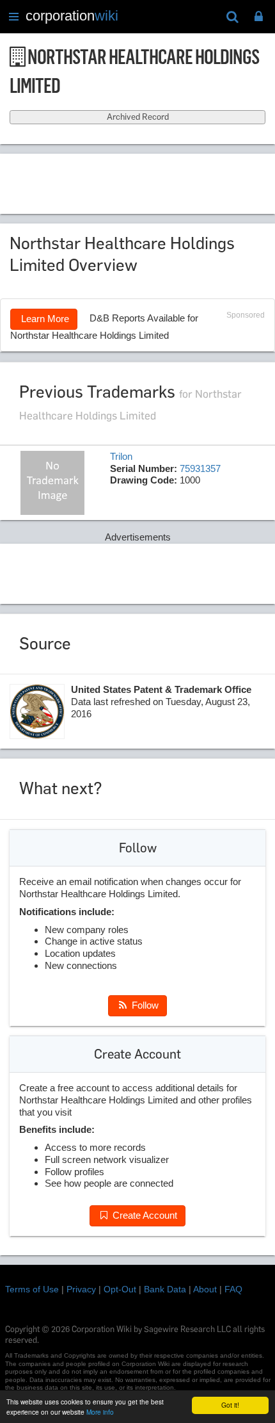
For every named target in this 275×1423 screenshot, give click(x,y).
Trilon (121, 456)
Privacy (81, 1289)
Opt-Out (120, 1289)
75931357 (200, 468)
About (205, 1289)
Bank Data (165, 1289)
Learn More (44, 318)
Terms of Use (32, 1289)
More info (100, 1412)
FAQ (233, 1289)
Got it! (230, 1405)
